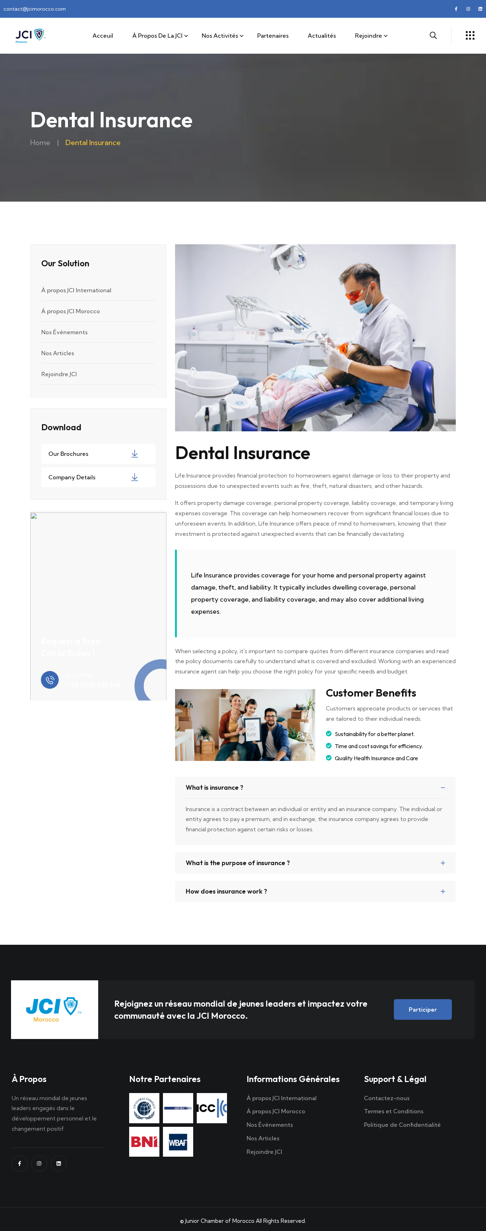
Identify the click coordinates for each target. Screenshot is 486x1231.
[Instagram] (468, 9)
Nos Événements (64, 332)
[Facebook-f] (456, 9)
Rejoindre (368, 35)
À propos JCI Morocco (70, 311)
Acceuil (103, 35)
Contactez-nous (387, 1098)
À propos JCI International (76, 290)
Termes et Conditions (393, 1111)
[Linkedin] (480, 9)
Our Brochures (68, 453)
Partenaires (273, 35)
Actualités (322, 35)
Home (40, 142)
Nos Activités (220, 35)
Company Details (71, 477)
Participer (423, 1009)
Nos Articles (57, 353)
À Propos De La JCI (157, 35)
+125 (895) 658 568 (93, 685)
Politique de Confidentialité (402, 1124)
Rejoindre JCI (59, 374)
